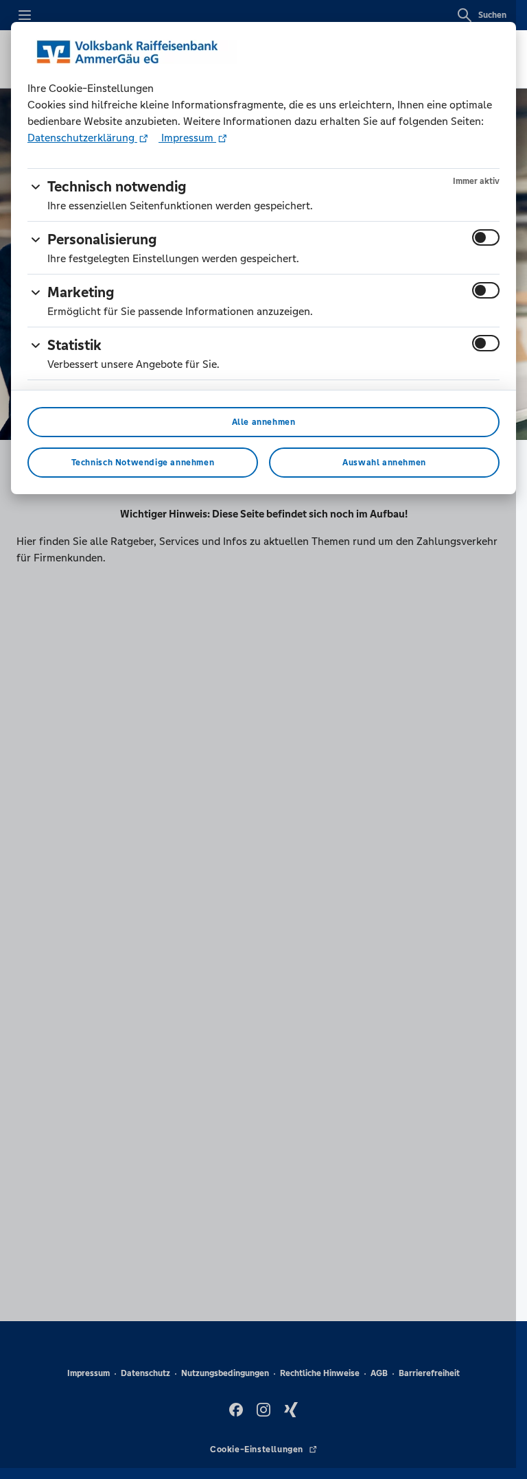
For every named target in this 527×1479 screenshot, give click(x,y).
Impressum (187, 137)
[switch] (486, 237)
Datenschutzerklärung (82, 137)
